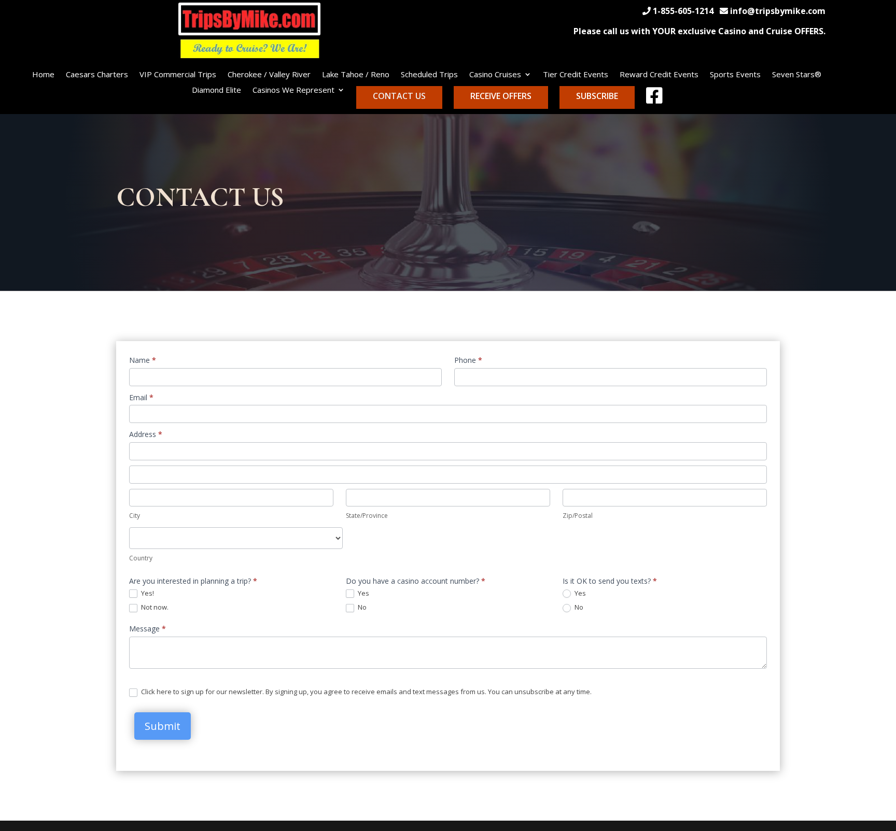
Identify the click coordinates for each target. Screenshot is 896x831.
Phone (468, 360)
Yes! (146, 593)
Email (141, 397)
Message (147, 628)
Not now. (154, 607)
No (361, 607)
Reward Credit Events (659, 75)
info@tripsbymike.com (777, 11)
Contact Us (399, 96)
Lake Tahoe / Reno (355, 75)
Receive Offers (500, 96)
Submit (162, 726)
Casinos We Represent (293, 90)
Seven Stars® (796, 75)
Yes (362, 593)
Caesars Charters (97, 75)
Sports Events (735, 75)
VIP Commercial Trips (177, 75)
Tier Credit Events (575, 75)
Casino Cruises (495, 75)
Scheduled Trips (429, 75)
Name (142, 360)
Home (43, 75)
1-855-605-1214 (683, 11)
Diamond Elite (216, 90)
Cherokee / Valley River (269, 75)
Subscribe (597, 96)
